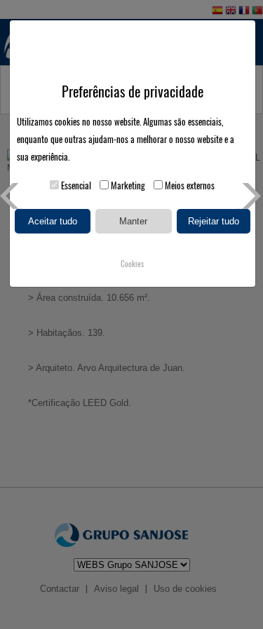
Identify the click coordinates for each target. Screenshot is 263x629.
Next (250, 196)
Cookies (132, 264)
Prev (13, 196)
